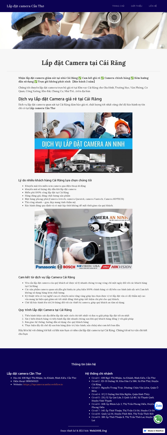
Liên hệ (153, 6)
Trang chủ (118, 6)
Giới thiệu (136, 6)
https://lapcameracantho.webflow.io (43, 384)
